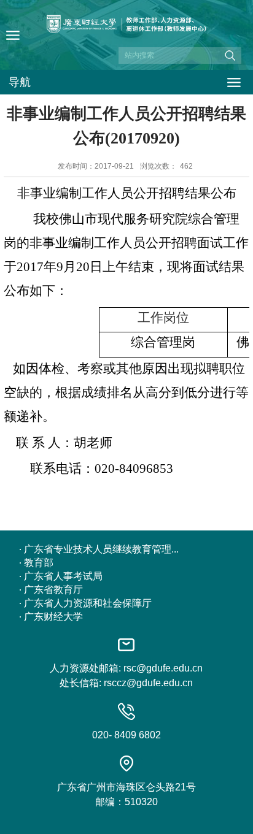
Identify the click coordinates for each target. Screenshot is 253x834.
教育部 (38, 562)
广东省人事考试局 (63, 576)
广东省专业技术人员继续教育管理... (101, 549)
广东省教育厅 (53, 589)
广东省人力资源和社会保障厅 (88, 603)
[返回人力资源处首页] (127, 39)
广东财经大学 (53, 616)
